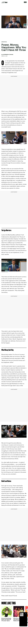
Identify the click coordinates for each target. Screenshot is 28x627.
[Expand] (21, 613)
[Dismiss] (26, 613)
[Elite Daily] (4, 2)
